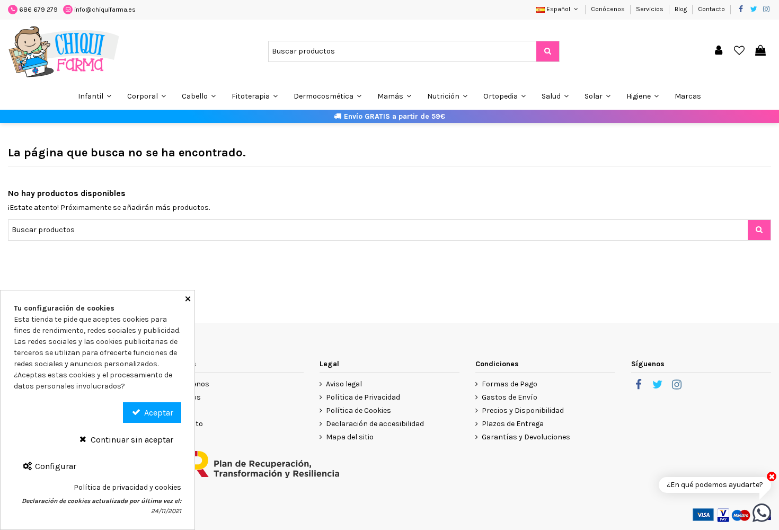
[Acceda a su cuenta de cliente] (718, 51)
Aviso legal (344, 383)
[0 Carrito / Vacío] (760, 51)
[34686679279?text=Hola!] (762, 512)
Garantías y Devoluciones (526, 436)
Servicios (650, 9)
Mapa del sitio (350, 436)
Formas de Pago (509, 383)
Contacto (711, 9)
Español (558, 9)
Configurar (54, 466)
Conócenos (608, 9)
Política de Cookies (358, 410)
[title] (547, 51)
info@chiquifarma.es (105, 9)
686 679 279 (38, 9)
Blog (681, 9)
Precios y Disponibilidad (523, 410)
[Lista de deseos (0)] (740, 51)
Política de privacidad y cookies (127, 487)
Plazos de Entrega (513, 423)
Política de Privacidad (363, 397)
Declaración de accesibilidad (375, 423)
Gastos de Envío (509, 397)
